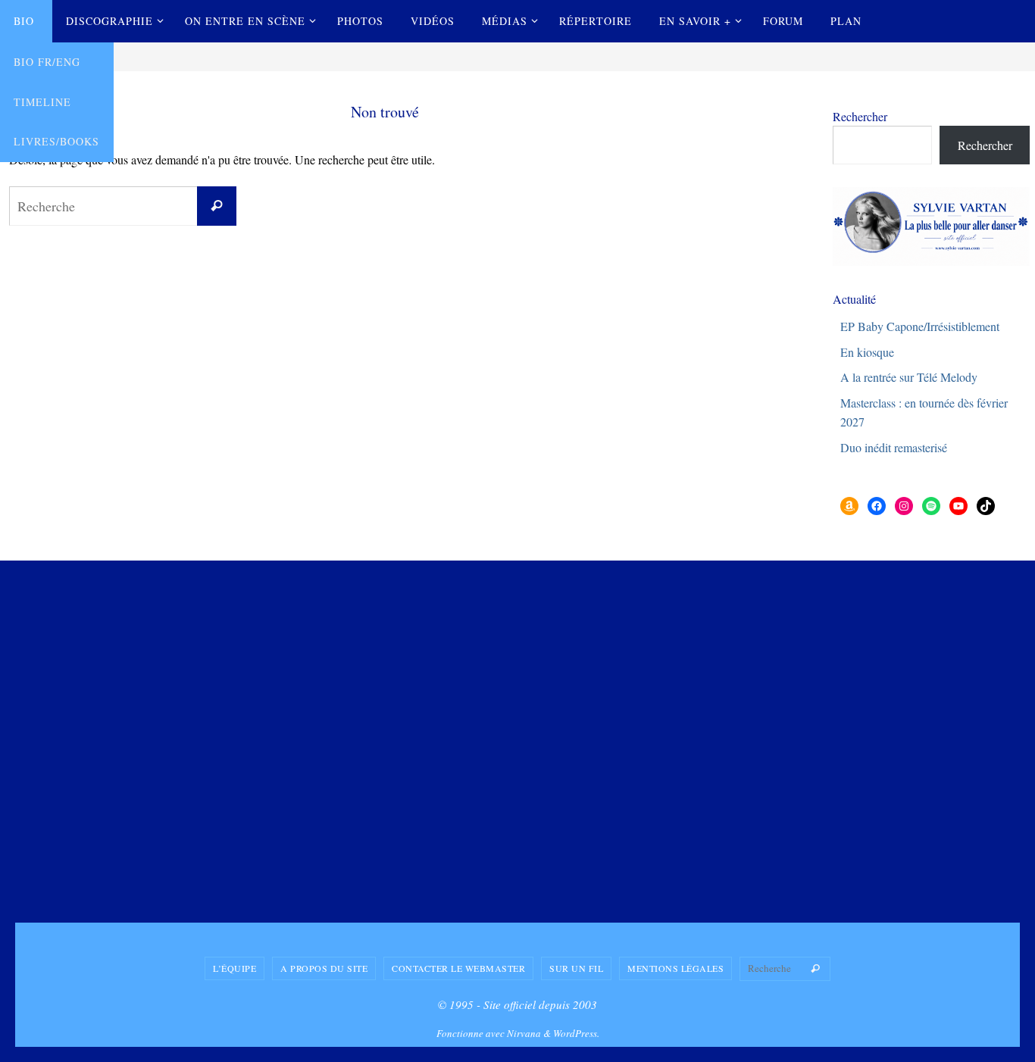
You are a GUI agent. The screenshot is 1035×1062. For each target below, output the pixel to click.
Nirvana (524, 1033)
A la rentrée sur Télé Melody (908, 377)
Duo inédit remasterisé (893, 447)
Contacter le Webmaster (458, 968)
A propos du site (323, 968)
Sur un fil (576, 968)
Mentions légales (675, 968)
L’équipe (234, 968)
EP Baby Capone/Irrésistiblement (919, 326)
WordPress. (576, 1033)
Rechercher (860, 116)
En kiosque (867, 352)
